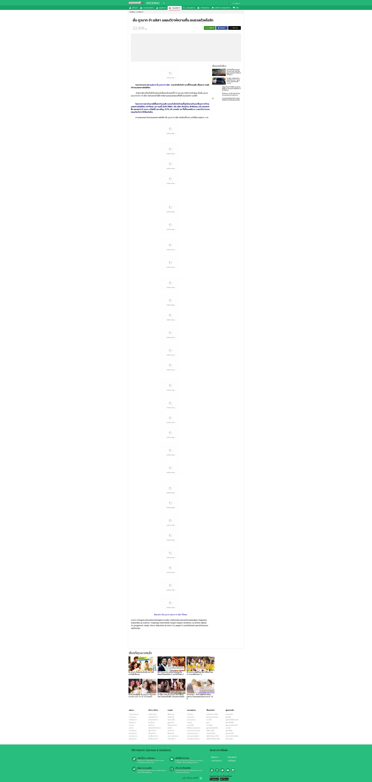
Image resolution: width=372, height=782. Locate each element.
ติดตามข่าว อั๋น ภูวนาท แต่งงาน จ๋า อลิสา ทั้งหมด (170, 615)
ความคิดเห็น (210, 28)
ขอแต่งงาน (132, 722)
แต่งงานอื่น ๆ (172, 739)
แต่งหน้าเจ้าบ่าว (153, 717)
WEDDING (152, 3)
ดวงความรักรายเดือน (232, 736)
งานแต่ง (131, 725)
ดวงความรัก (229, 714)
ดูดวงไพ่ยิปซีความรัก (232, 720)
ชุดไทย (170, 728)
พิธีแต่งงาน (171, 714)
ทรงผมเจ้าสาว (152, 714)
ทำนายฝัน (209, 725)
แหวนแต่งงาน (190, 8)
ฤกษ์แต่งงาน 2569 (212, 714)
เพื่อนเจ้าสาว (152, 731)
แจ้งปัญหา (232, 760)
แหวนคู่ (189, 722)
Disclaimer (232, 757)
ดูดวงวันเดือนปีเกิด (212, 728)
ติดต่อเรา (214, 757)
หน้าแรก (135, 8)
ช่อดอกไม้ (171, 717)
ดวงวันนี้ (208, 720)
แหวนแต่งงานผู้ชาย (193, 736)
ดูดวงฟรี (228, 717)
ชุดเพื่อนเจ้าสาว (153, 739)
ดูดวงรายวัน (229, 739)
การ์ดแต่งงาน (204, 8)
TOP (367, 778)
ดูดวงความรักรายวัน (232, 725)
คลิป (237, 8)
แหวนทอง (190, 714)
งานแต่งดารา (176, 8)
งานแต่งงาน (132, 717)
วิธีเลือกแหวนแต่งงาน (193, 728)
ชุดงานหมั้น (171, 720)
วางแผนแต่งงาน (148, 8)
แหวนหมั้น (190, 725)
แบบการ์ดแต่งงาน (173, 736)
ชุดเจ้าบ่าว (151, 725)
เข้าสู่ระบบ (237, 3)
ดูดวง (208, 722)
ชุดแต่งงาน (163, 8)
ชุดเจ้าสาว (151, 722)
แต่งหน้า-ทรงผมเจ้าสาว (223, 8)
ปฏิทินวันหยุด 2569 (212, 736)
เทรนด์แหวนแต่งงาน (193, 739)
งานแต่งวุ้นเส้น (210, 733)
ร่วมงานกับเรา (216, 760)
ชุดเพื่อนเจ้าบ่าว (153, 736)
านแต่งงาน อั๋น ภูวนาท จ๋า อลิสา (160, 85)
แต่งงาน (131, 728)
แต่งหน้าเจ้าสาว (153, 720)
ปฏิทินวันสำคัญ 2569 (213, 739)
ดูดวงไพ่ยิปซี (230, 722)
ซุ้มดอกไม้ (171, 733)
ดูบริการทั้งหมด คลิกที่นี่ (190, 778)
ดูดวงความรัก (230, 733)
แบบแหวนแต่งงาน (192, 733)
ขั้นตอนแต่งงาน (172, 725)
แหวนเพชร (190, 717)
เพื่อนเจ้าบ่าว (152, 733)
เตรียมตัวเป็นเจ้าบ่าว (154, 728)
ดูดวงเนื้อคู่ (229, 731)
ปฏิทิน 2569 (210, 731)
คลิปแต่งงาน (132, 739)
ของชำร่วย (171, 731)
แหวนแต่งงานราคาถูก (193, 731)
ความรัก (228, 728)
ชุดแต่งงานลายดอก (212, 717)
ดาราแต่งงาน (133, 733)
